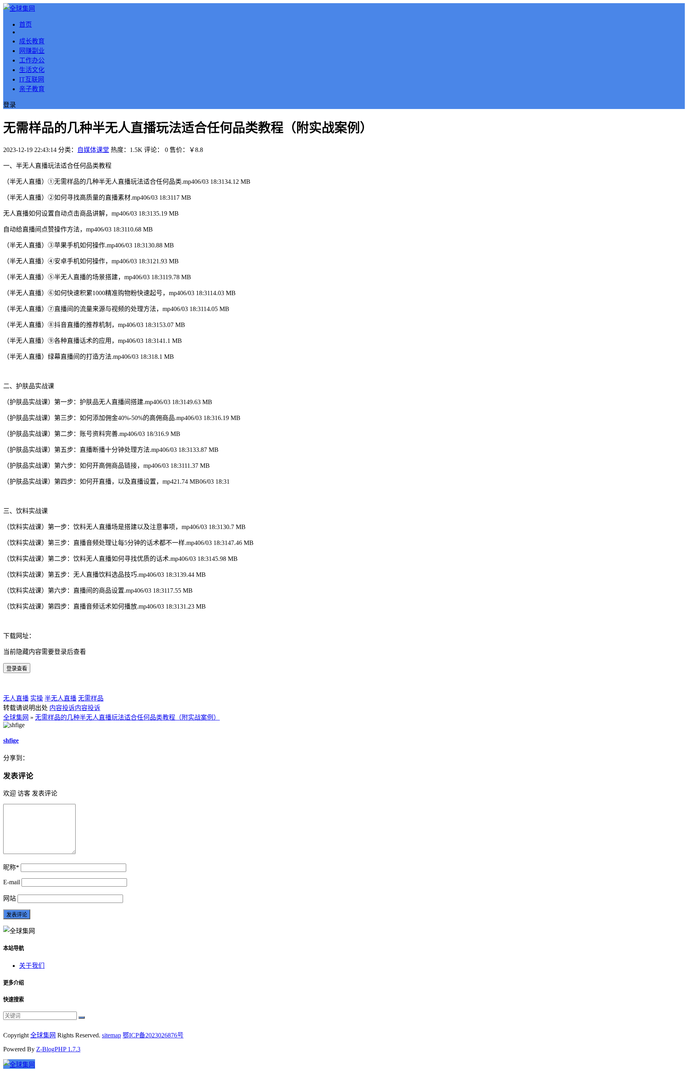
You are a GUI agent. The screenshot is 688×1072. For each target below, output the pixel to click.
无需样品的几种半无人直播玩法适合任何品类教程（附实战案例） (127, 717)
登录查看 (16, 668)
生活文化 (32, 69)
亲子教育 (32, 89)
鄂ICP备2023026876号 (153, 1035)
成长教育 (32, 41)
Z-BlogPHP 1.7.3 (58, 1049)
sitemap (111, 1035)
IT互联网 (31, 79)
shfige (11, 740)
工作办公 (32, 60)
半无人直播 (60, 698)
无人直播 (16, 698)
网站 (9, 898)
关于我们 (32, 965)
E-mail (11, 882)
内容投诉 (62, 707)
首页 (25, 24)
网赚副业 (32, 50)
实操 (36, 698)
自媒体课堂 (93, 149)
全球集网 (16, 717)
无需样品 (91, 698)
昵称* (11, 867)
